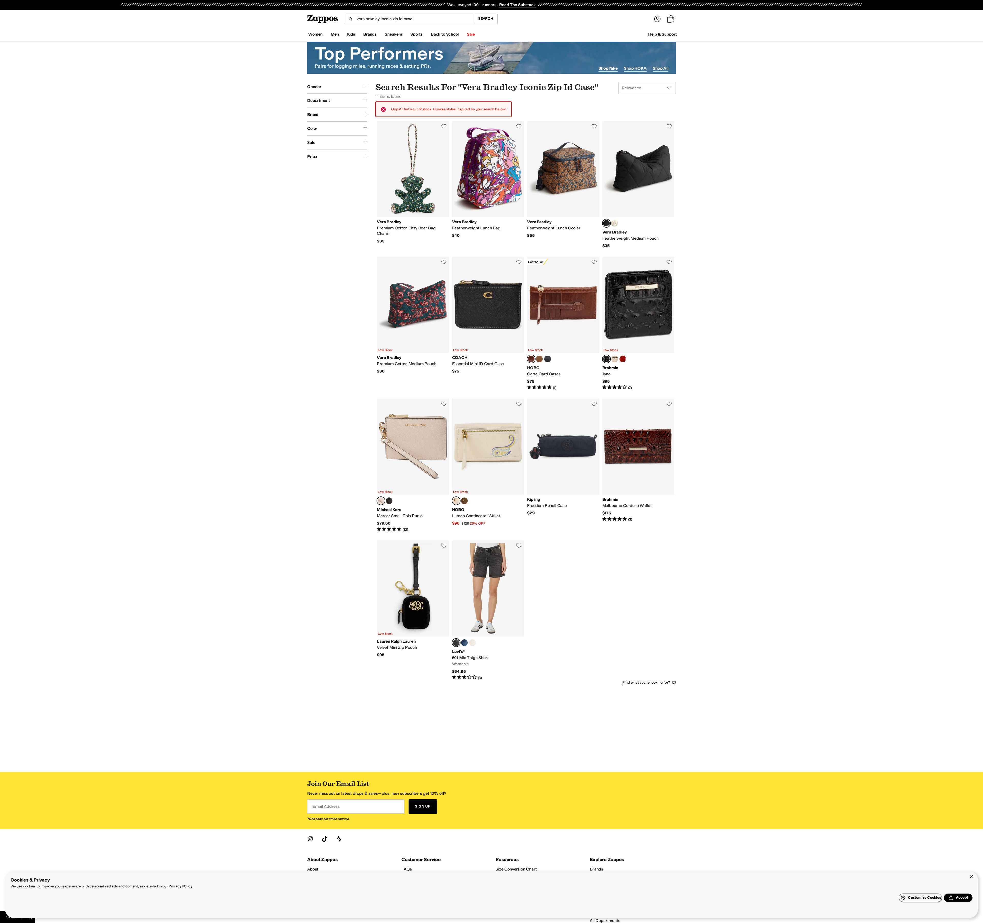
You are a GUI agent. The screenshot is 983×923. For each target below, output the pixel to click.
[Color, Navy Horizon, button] (547, 359)
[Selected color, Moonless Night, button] (606, 223)
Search (485, 18)
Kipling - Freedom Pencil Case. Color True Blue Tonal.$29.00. (563, 465)
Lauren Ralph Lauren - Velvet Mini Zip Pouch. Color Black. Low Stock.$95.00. (413, 610)
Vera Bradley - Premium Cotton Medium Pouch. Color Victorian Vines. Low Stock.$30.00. (413, 323)
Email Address (325, 806)
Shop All (660, 68)
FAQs (406, 869)
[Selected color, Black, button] (606, 359)
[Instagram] (310, 838)
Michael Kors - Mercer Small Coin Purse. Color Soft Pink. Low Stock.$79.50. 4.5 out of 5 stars (413, 465)
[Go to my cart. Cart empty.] (671, 19)
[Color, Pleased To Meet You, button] (464, 643)
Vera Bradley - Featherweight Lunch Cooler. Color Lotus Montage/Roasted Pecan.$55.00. (563, 185)
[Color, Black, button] (389, 501)
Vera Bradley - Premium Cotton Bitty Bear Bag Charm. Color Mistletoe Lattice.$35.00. (413, 185)
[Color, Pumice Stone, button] (615, 223)
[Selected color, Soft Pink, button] (381, 501)
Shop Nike (608, 68)
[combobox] (409, 19)
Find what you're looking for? (646, 682)
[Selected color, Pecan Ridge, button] (531, 359)
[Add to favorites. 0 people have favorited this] (444, 126)
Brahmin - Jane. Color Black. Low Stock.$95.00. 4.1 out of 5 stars (638, 323)
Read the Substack (517, 4)
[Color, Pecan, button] (623, 359)
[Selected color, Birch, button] (456, 501)
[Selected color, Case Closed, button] (456, 643)
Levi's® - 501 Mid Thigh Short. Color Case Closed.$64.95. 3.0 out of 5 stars (488, 610)
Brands (596, 869)
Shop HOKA (635, 68)
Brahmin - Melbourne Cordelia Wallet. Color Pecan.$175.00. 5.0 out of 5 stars (638, 465)
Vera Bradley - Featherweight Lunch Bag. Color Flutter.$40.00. (488, 185)
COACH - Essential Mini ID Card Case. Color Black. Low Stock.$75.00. (488, 323)
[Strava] (339, 838)
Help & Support (662, 34)
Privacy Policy (180, 886)
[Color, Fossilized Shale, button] (615, 359)
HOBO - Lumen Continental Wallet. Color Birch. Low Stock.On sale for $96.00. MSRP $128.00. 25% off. (488, 465)
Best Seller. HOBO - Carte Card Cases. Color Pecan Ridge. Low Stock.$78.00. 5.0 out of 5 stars (563, 323)
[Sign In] (657, 19)
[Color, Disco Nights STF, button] (472, 643)
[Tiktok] (324, 838)
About (312, 869)
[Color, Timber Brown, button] (539, 359)
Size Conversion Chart (516, 869)
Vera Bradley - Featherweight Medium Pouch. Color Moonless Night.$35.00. (638, 185)
